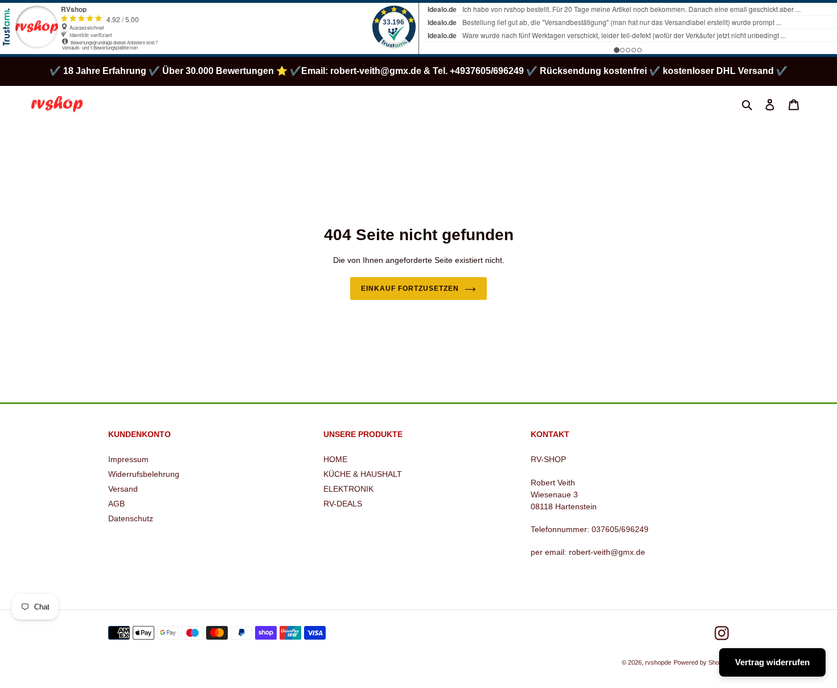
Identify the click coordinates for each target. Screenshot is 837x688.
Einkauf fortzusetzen (409, 288)
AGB (116, 503)
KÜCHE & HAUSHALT (362, 474)
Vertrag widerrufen (772, 662)
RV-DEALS (342, 503)
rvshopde (658, 662)
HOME (335, 459)
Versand (123, 488)
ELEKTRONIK (348, 488)
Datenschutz (130, 518)
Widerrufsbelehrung (143, 474)
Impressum (128, 459)
